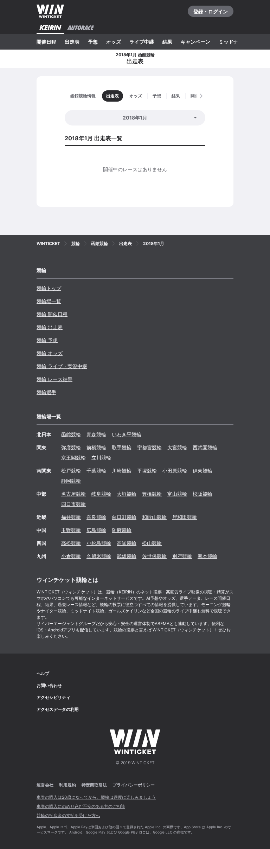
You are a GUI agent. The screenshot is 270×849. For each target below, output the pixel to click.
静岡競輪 (71, 481)
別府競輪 (182, 556)
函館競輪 (71, 434)
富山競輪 (177, 494)
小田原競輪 (174, 471)
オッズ (113, 42)
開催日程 (46, 42)
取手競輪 (121, 447)
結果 (167, 42)
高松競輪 (71, 543)
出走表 (72, 42)
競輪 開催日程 (52, 314)
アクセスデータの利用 (58, 709)
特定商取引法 (94, 784)
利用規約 (67, 784)
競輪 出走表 (50, 327)
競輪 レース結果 (54, 379)
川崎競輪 (121, 471)
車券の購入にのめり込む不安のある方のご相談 (81, 806)
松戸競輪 (71, 471)
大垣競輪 (126, 494)
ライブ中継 (141, 42)
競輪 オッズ (50, 353)
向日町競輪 (124, 517)
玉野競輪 (71, 530)
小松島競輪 (98, 543)
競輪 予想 (47, 340)
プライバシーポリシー (133, 784)
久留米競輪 (98, 556)
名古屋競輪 (73, 494)
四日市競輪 (73, 504)
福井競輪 (71, 517)
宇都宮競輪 (149, 447)
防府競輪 (121, 530)
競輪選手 (46, 392)
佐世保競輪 (154, 556)
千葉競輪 (96, 471)
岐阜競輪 (101, 494)
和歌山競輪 (154, 517)
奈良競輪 (96, 517)
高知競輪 (126, 543)
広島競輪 (96, 530)
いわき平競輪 (126, 434)
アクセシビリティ (53, 697)
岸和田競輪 (184, 517)
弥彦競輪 (71, 447)
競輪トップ (49, 288)
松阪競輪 (202, 494)
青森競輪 (96, 434)
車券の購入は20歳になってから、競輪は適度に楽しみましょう (96, 797)
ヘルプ (43, 673)
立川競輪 (101, 458)
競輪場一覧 (49, 301)
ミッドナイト (233, 42)
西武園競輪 (205, 447)
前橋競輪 (96, 447)
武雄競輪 (126, 556)
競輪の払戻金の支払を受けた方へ (68, 815)
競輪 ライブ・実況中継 (62, 366)
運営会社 (45, 784)
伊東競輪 (202, 471)
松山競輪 (152, 543)
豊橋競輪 (152, 494)
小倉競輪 (71, 556)
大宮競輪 (177, 447)
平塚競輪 (147, 471)
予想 (93, 42)
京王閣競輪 (73, 458)
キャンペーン (195, 42)
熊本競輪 (207, 556)
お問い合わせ (49, 685)
